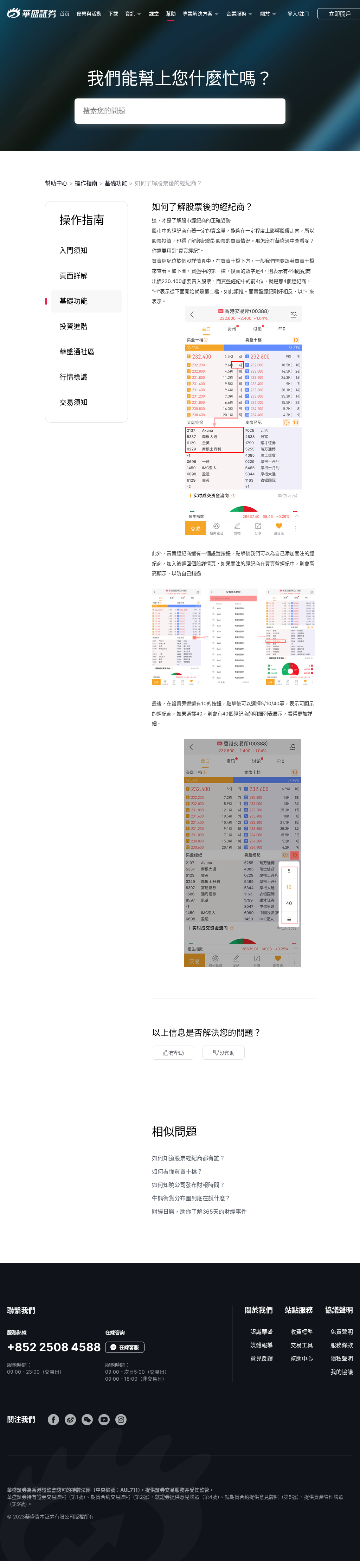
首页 (65, 14)
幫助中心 (56, 183)
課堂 (154, 14)
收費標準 (301, 1331)
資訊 (130, 14)
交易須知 (73, 402)
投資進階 (73, 326)
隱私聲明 (341, 1358)
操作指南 (86, 183)
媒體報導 (261, 1345)
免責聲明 (341, 1331)
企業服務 (236, 14)
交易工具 (301, 1345)
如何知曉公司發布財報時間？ (188, 1184)
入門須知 (73, 250)
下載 (113, 14)
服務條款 (341, 1345)
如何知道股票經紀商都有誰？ (188, 1158)
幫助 (171, 14)
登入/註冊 (298, 14)
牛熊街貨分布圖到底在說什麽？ (191, 1198)
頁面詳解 (73, 276)
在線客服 (129, 1347)
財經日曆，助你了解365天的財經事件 (199, 1211)
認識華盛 (261, 1331)
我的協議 (341, 1371)
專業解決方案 (197, 14)
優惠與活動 (89, 14)
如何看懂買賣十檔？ (177, 1171)
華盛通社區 (77, 352)
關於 (265, 14)
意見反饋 (261, 1358)
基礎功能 (116, 183)
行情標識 (73, 377)
